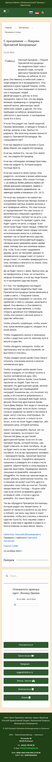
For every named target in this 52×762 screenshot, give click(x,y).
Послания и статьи (13, 32)
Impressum (38, 735)
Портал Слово (11, 546)
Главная (8, 28)
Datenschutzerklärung (23, 735)
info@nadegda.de (29, 748)
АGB (11, 735)
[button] (43, 12)
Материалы (24, 28)
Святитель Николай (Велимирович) (22, 534)
